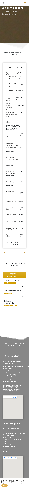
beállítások (11, 483)
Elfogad (4, 485)
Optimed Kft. (13, 8)
